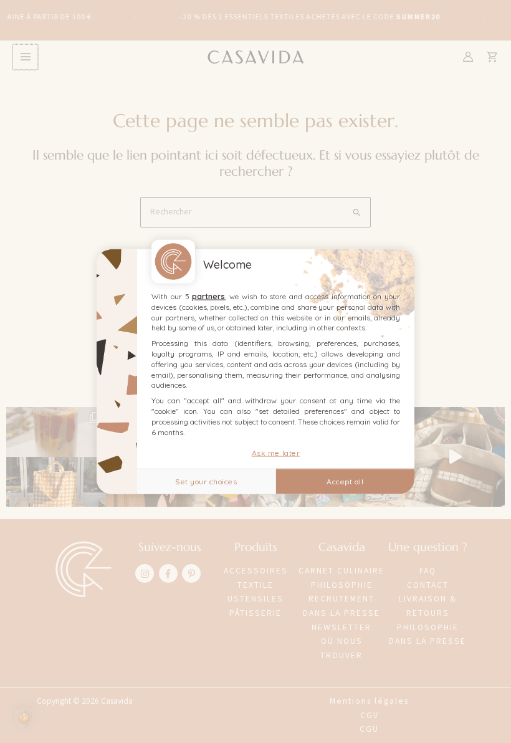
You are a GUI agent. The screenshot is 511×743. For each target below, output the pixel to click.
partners (208, 296)
